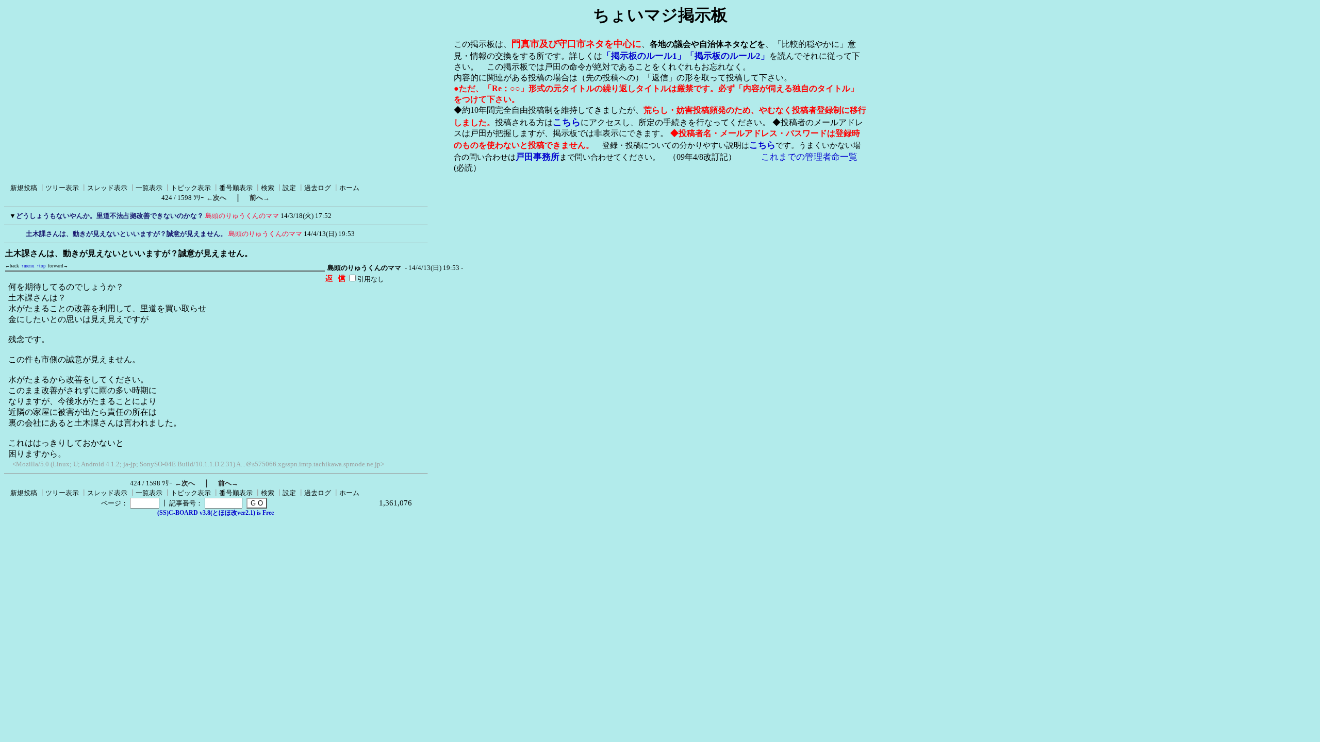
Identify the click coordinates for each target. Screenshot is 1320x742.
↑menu (28, 265)
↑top (41, 265)
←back (12, 265)
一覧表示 (149, 188)
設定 (289, 188)
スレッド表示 (107, 188)
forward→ (58, 265)
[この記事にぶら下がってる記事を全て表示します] (20, 232)
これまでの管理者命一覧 (809, 157)
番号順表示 (236, 188)
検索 (267, 188)
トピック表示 (191, 188)
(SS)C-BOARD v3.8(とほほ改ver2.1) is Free (215, 512)
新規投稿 (23, 188)
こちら (567, 122)
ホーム (349, 188)
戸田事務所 (537, 157)
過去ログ (317, 188)
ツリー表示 (62, 188)
